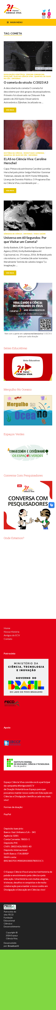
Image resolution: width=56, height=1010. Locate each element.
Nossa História (11, 631)
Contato (8, 638)
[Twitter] (44, 11)
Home (7, 628)
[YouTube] (43, 14)
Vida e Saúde (40, 234)
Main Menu (16, 22)
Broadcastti (13, 946)
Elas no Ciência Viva (23, 76)
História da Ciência (13, 153)
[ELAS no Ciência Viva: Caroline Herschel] (28, 136)
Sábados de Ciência (13, 234)
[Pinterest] (49, 16)
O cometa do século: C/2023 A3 (26, 82)
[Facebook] (49, 11)
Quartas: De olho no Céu (15, 155)
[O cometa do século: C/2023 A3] (28, 57)
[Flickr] (49, 14)
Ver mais (10, 110)
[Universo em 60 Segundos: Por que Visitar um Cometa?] (28, 217)
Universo (16, 78)
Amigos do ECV (12, 635)
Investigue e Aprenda (34, 153)
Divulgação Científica (14, 74)
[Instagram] (43, 16)
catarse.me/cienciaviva (33, 333)
